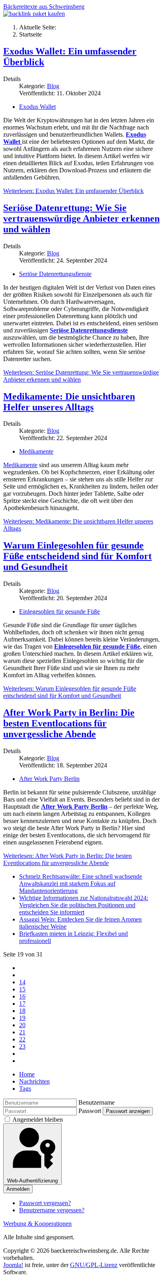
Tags (25, 1088)
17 (22, 1003)
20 (22, 1025)
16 (22, 996)
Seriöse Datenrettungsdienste (55, 273)
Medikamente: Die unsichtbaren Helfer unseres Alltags (69, 401)
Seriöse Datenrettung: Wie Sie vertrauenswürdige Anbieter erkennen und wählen (81, 218)
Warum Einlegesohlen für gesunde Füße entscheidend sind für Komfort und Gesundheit (77, 556)
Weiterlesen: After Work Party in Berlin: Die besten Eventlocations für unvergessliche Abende (67, 859)
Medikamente (36, 451)
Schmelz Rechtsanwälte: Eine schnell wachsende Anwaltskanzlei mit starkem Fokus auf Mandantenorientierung (80, 883)
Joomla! (13, 1265)
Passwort (89, 1110)
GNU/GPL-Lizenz (93, 1265)
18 (22, 1010)
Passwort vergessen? (45, 1203)
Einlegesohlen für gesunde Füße (59, 611)
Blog (53, 86)
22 (22, 1039)
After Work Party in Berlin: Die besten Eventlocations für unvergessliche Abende (69, 723)
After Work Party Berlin (49, 778)
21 (22, 1032)
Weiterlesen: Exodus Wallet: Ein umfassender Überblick (73, 190)
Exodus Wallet (37, 106)
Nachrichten (34, 1081)
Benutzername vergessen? (51, 1210)
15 (22, 989)
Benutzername (96, 1102)
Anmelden (17, 1189)
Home (27, 1074)
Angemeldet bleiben (37, 1119)
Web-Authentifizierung (32, 1181)
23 (22, 1046)
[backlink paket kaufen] (34, 13)
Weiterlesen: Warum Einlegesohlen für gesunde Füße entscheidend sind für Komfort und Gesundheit (69, 692)
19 (22, 1017)
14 (22, 982)
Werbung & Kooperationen (37, 1223)
